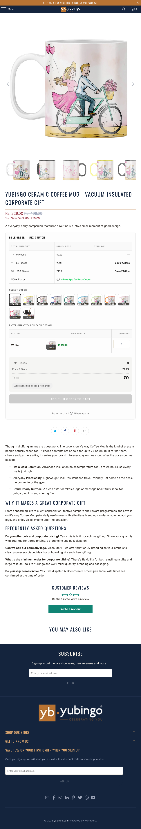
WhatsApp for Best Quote (74, 279)
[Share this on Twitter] (55, 431)
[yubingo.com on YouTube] (93, 798)
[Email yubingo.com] (47, 798)
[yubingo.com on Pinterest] (73, 798)
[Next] (133, 84)
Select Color (18, 290)
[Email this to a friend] (85, 431)
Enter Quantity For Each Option (30, 325)
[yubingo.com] (70, 9)
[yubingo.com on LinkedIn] (67, 798)
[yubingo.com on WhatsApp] (86, 798)
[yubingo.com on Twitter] (80, 798)
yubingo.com (61, 820)
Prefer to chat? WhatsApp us (70, 413)
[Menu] (2, 9)
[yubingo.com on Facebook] (54, 798)
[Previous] (8, 84)
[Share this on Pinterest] (75, 431)
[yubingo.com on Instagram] (60, 798)
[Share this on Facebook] (65, 431)
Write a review (70, 609)
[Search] (123, 9)
